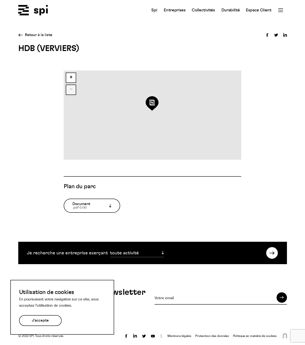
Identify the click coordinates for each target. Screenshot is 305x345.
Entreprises (174, 10)
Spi (154, 10)
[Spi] (33, 10)
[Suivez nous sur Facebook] (126, 336)
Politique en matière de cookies (255, 336)
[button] (153, 105)
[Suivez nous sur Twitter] (144, 336)
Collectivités (203, 10)
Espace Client (258, 10)
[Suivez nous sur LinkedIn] (135, 336)
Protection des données (212, 336)
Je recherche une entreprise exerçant (67, 253)
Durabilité (230, 10)
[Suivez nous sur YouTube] (153, 336)
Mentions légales (179, 336)
